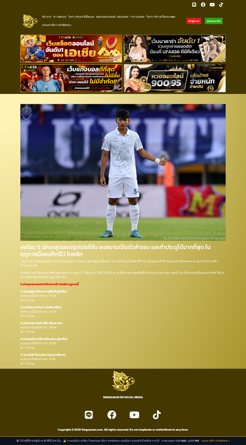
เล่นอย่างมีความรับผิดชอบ (56, 25)
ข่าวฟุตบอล (59, 17)
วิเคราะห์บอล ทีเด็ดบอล (81, 17)
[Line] (194, 4)
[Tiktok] (221, 4)
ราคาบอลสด (137, 17)
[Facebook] (203, 4)
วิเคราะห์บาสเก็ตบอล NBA (160, 17)
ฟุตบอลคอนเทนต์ (105, 17)
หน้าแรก (47, 17)
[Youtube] (212, 4)
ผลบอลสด (122, 17)
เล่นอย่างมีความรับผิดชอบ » (216, 440)
